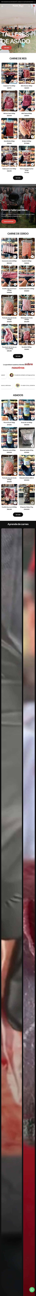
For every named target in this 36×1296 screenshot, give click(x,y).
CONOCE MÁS (8, 47)
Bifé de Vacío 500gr (9, 113)
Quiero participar (8, 221)
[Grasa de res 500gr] (27, 410)
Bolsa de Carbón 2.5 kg (26, 450)
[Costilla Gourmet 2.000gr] (9, 494)
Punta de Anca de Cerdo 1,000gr (9, 318)
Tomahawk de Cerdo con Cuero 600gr (9, 347)
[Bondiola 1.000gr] (27, 334)
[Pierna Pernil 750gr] (9, 410)
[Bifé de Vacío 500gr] (9, 100)
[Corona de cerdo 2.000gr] (9, 248)
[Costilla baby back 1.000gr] (27, 276)
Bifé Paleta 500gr (27, 113)
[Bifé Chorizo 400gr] (27, 73)
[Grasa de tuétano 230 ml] (27, 465)
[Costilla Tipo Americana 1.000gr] (9, 276)
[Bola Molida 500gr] (9, 128)
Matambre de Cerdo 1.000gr (27, 318)
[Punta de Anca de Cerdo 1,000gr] (9, 305)
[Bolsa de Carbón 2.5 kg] (27, 437)
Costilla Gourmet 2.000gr (9, 507)
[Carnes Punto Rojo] (18, 6)
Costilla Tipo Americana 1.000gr (9, 289)
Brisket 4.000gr (26, 141)
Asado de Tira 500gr (9, 86)
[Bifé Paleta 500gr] (27, 100)
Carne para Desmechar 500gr (26, 169)
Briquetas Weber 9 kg (26, 507)
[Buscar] (29, 6)
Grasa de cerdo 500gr (9, 450)
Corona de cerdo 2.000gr (9, 261)
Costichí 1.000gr (26, 261)
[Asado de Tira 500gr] (9, 73)
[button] (19, 51)
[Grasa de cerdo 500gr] (9, 437)
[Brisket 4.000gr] (27, 128)
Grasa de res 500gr (26, 422)
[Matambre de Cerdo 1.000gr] (27, 305)
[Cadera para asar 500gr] (9, 156)
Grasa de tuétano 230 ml (27, 478)
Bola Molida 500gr (9, 141)
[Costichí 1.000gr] (27, 248)
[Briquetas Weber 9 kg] (27, 494)
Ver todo (18, 178)
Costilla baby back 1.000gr (26, 288)
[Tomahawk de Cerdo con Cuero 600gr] (9, 334)
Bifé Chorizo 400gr (26, 86)
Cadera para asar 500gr (9, 168)
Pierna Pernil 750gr (9, 422)
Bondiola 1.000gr (27, 347)
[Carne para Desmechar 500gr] (27, 156)
